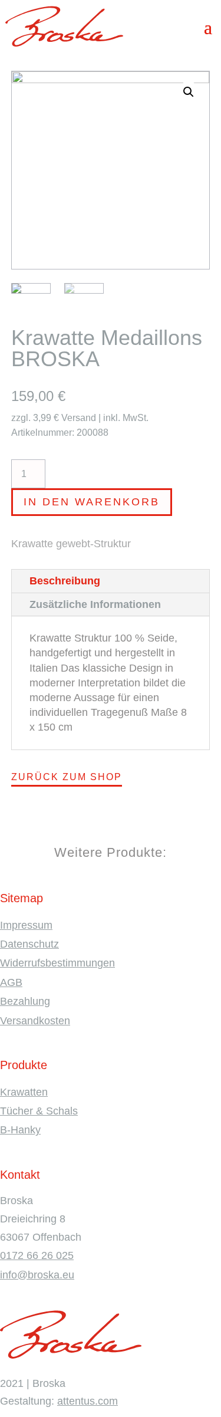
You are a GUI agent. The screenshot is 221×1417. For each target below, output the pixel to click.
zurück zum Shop (66, 777)
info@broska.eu (37, 1275)
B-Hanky (20, 1130)
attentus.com (87, 1401)
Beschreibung (64, 581)
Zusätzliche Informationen (95, 604)
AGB (11, 982)
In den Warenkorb (92, 502)
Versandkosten (35, 1021)
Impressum (26, 925)
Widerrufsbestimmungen (57, 963)
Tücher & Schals (39, 1111)
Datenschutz (29, 944)
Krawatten (24, 1092)
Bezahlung (25, 1001)
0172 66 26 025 (37, 1255)
